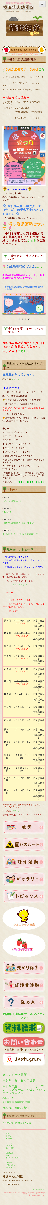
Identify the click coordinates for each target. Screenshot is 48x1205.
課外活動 (9, 1138)
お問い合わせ (10, 1165)
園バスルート (10, 1136)
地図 (7, 1133)
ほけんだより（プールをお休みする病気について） (21, 534)
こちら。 (24, 351)
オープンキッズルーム (14, 1158)
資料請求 (9, 1163)
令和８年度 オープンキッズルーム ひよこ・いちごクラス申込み (23, 1090)
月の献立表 (6, 512)
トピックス (10, 1146)
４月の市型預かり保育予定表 (16, 1123)
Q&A (7, 1155)
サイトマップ (10, 1167)
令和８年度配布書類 (15, 1108)
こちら (31, 240)
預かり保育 (10, 1148)
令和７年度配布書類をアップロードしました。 (19, 523)
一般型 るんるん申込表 (18, 1080)
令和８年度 (8, 1098)
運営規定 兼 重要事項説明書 (16, 1102)
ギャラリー (10, 1143)
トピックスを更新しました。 (12, 501)
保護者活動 (10, 1153)
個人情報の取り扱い (38, 1189)
